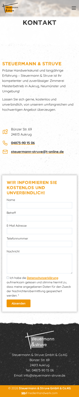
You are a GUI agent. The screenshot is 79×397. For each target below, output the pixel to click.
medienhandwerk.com (42, 393)
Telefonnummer (17, 238)
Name (11, 200)
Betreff (11, 213)
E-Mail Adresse (17, 225)
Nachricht (13, 251)
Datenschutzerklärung (42, 278)
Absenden (19, 303)
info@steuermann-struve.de (44, 375)
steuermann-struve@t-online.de (37, 152)
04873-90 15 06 (23, 143)
